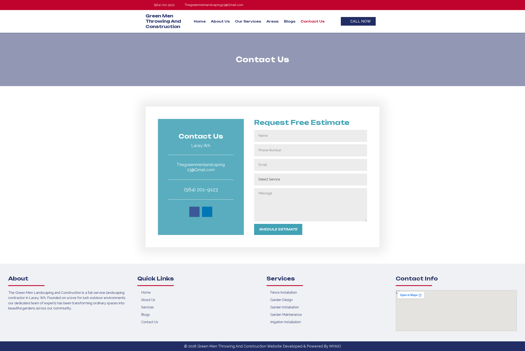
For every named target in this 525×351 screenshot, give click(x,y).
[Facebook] (361, 5)
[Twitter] (367, 5)
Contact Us (313, 21)
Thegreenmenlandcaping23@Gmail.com (201, 167)
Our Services (248, 21)
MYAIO (335, 346)
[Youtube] (374, 5)
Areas (272, 21)
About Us (220, 21)
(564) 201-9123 (201, 189)
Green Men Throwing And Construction (163, 21)
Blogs (290, 21)
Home (200, 21)
